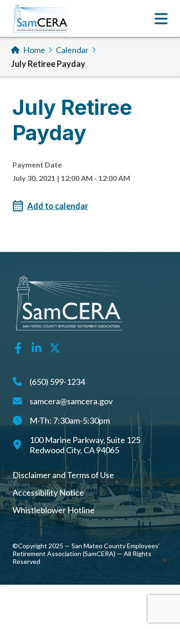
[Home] (40, 18)
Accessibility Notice (48, 492)
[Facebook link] (18, 346)
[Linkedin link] (36, 346)
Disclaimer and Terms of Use (63, 475)
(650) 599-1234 (57, 382)
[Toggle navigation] (161, 18)
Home (34, 50)
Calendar (72, 50)
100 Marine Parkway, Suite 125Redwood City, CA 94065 (85, 445)
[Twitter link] (54, 346)
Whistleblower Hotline (53, 510)
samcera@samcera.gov (71, 401)
